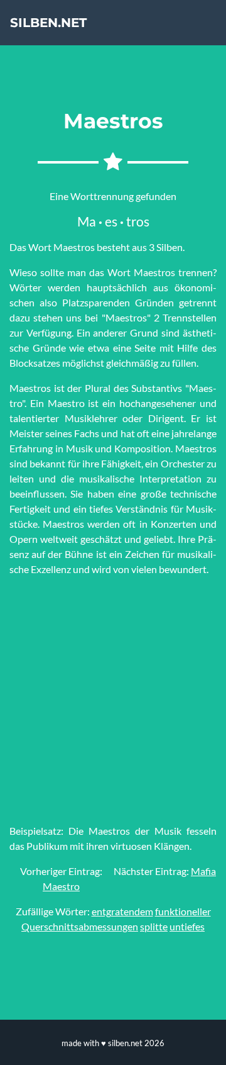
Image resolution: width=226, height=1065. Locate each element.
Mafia (203, 871)
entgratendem (122, 911)
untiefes (187, 926)
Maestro (61, 886)
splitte (154, 926)
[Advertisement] (113, 700)
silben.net (48, 22)
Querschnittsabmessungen (79, 926)
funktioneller (183, 911)
